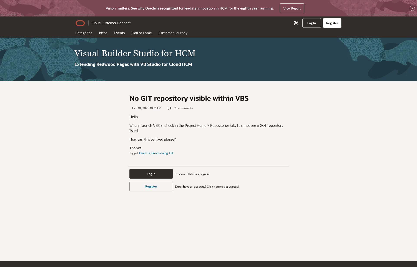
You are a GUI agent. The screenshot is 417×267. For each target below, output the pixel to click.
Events (119, 33)
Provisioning (159, 153)
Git (171, 153)
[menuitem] (311, 23)
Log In (151, 174)
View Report (292, 8)
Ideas (103, 33)
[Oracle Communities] (295, 23)
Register (151, 186)
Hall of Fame (142, 33)
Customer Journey (173, 33)
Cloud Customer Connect (111, 23)
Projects (144, 153)
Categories (83, 33)
